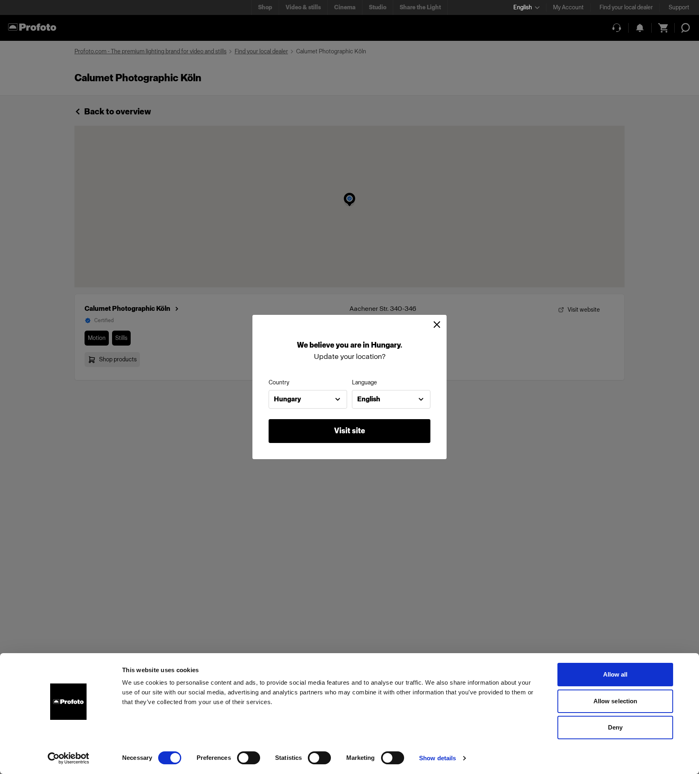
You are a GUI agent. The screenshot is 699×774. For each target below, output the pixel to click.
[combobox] (308, 399)
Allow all (615, 674)
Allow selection (615, 701)
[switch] (248, 757)
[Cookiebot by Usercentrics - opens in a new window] (68, 758)
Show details (437, 758)
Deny (615, 727)
